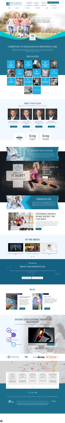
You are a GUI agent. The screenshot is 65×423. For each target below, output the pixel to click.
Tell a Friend (29, 396)
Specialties (32, 56)
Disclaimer (12, 396)
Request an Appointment (53, 2)
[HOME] (9, 8)
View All (18, 182)
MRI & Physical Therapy (28, 65)
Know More (45, 177)
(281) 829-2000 (53, 380)
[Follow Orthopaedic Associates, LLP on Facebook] (28, 392)
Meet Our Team (32, 103)
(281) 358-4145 (36, 5)
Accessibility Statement (41, 396)
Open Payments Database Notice (52, 396)
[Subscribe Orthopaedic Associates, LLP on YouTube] (36, 392)
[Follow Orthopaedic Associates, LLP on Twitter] (30, 392)
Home (8, 396)
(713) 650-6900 (29, 5)
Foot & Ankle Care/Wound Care (28, 82)
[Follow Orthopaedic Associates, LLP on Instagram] (34, 392)
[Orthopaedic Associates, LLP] (14, 3)
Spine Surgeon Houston (37, 403)
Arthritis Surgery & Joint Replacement (11, 66)
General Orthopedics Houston (30, 404)
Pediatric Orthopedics (11, 82)
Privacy (16, 396)
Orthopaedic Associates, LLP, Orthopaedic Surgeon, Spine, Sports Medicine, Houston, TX (32, 401)
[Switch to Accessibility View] (1, 421)
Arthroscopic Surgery (37, 74)
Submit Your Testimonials (37, 277)
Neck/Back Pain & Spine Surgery (45, 65)
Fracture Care (54, 73)
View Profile (14, 126)
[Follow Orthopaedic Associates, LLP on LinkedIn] (32, 392)
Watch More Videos (50, 344)
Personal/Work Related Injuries (45, 82)
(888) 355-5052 (13, 381)
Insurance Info (18, 344)
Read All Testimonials (26, 277)
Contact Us (34, 396)
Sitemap (19, 396)
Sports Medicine (19, 74)
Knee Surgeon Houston (28, 403)
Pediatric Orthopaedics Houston (41, 404)
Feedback (24, 396)
